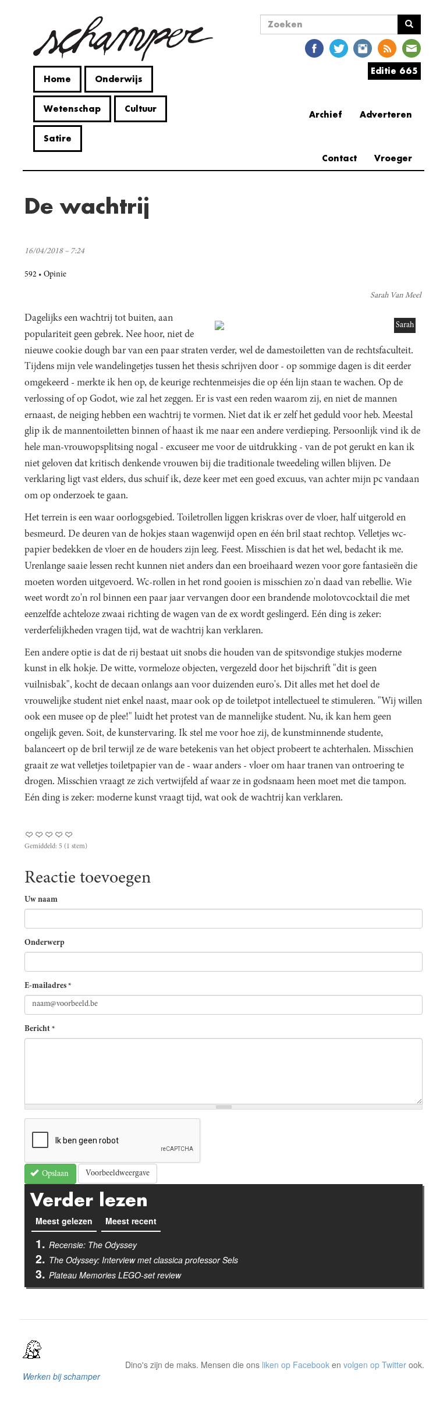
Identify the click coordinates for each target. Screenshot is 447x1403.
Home (57, 78)
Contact (339, 158)
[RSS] (387, 47)
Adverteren (386, 114)
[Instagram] (362, 47)
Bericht (39, 1029)
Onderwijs (119, 78)
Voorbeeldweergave (118, 1174)
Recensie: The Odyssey (93, 1244)
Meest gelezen (66, 1221)
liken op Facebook (295, 1364)
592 (30, 275)
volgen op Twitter (374, 1364)
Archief (325, 114)
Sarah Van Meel (395, 296)
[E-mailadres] (411, 47)
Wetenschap (72, 108)
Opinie (55, 275)
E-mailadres (48, 986)
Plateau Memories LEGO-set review (115, 1275)
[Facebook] (314, 47)
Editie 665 (394, 70)
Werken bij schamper (61, 1376)
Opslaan (54, 1174)
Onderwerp (44, 943)
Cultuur (141, 108)
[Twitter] (338, 47)
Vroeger (393, 158)
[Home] (123, 38)
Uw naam (41, 900)
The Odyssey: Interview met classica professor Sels (143, 1260)
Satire (58, 138)
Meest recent (131, 1221)
